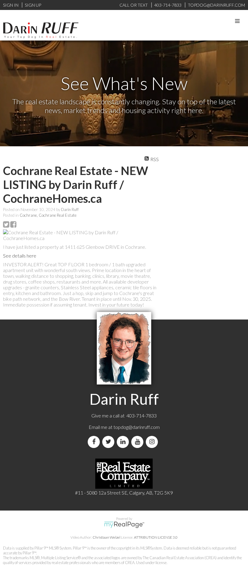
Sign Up (33, 5)
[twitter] (109, 442)
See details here (19, 255)
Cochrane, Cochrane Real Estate (48, 215)
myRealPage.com (124, 525)
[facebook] (95, 442)
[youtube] (138, 442)
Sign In (10, 5)
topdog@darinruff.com (136, 427)
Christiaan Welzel (106, 537)
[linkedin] (124, 442)
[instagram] (153, 442)
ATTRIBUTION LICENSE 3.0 (156, 537)
